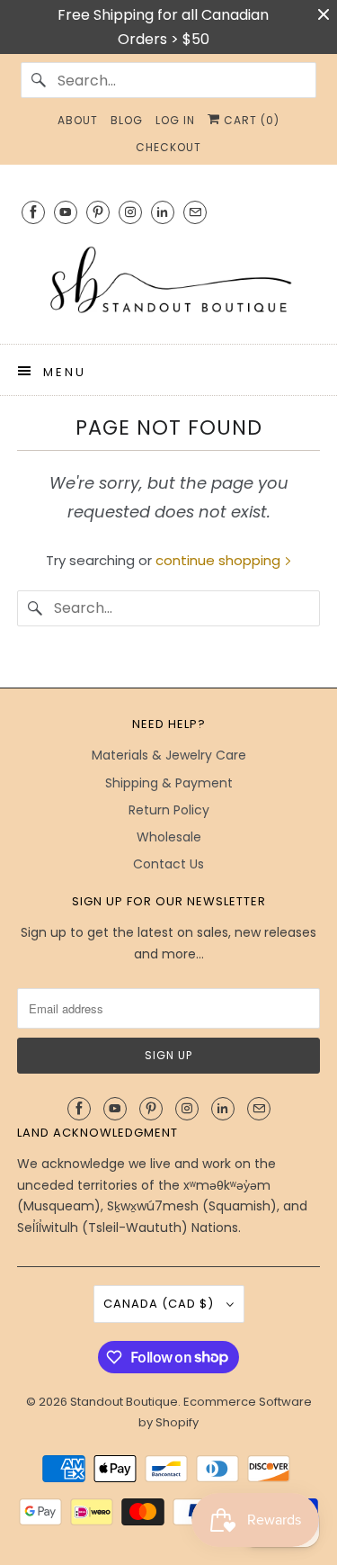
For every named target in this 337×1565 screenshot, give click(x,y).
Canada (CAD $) (160, 1303)
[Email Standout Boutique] (195, 212)
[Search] (39, 80)
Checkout (168, 147)
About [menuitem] (78, 120)
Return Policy (169, 810)
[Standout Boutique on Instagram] (130, 212)
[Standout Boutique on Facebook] (33, 212)
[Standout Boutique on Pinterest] (98, 212)
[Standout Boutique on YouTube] (65, 212)
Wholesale (169, 837)
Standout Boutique (124, 1401)
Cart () (249, 120)
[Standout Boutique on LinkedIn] (162, 212)
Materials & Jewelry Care (169, 755)
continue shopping (219, 560)
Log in (175, 120)
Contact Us (168, 864)
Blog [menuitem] (127, 120)
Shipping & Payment (169, 783)
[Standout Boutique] (168, 281)
